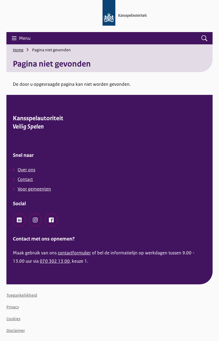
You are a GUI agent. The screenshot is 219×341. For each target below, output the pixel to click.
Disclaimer (15, 330)
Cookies (13, 318)
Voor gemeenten (34, 189)
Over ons (26, 170)
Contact (25, 179)
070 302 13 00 (55, 261)
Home (18, 49)
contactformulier (74, 253)
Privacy (12, 306)
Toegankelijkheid (21, 295)
